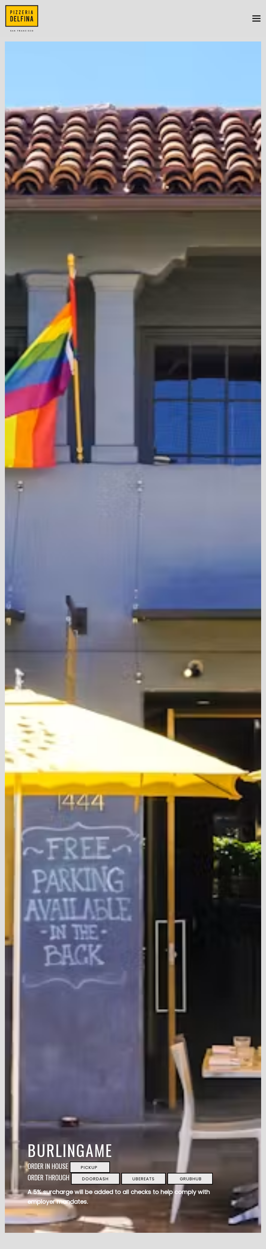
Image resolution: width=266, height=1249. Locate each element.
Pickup (90, 1167)
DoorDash (95, 1179)
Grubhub (190, 1179)
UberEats (143, 1179)
